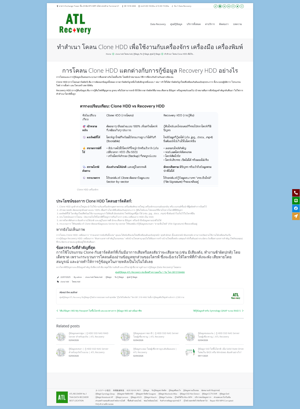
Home (108, 54)
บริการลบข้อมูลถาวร (203, 397)
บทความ (237, 24)
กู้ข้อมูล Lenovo (122, 397)
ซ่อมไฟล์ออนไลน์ (151, 400)
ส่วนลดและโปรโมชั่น (222, 397)
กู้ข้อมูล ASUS (136, 397)
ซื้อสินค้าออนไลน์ (134, 400)
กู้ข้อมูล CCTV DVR (209, 393)
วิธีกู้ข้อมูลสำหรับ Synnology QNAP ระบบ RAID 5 (217, 310)
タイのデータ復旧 (102, 390)
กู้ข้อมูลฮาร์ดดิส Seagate (146, 393)
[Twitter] (237, 6)
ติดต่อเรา (224, 24)
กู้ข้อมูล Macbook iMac (167, 393)
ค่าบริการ (210, 24)
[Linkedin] (224, 6)
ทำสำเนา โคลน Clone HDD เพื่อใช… (179, 54)
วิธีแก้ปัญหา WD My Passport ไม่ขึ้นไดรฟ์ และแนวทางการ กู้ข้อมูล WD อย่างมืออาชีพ (100, 310)
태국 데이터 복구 (134, 390)
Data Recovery (158, 24)
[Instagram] (220, 6)
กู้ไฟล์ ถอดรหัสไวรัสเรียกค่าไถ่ (196, 400)
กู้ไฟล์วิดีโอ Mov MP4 (183, 397)
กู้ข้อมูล (136, 54)
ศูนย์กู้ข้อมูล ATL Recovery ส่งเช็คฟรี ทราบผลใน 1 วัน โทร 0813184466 (150, 272)
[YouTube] (233, 6)
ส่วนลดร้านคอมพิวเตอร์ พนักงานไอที (110, 400)
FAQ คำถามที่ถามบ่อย (104, 404)
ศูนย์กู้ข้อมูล (176, 24)
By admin (78, 277)
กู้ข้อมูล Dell (224, 393)
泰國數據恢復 (118, 390)
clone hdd (64, 281)
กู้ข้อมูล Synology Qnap (105, 393)
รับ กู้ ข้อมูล (144, 54)
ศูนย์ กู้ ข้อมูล (155, 54)
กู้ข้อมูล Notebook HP (104, 397)
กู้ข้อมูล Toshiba (165, 397)
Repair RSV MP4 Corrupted (221, 400)
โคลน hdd (76, 281)
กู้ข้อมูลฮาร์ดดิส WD (125, 393)
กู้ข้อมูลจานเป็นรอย (191, 390)
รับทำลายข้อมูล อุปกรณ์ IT (170, 400)
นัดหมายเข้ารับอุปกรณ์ (210, 390)
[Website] (216, 6)
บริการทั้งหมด (194, 24)
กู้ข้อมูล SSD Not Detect (190, 393)
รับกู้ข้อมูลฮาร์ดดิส (159, 390)
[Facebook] (242, 6)
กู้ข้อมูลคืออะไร (175, 390)
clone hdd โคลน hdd (123, 54)
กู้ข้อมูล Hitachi (150, 397)
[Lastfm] (229, 6)
